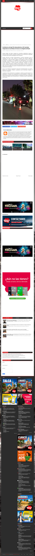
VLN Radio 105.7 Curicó (21, 484)
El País (19, 542)
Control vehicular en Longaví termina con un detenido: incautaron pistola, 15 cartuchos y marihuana (23, 478)
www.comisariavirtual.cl (15, 76)
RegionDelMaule (19, 50)
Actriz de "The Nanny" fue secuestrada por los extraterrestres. (10, 356)
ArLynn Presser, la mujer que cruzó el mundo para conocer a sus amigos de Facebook (13, 357)
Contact (27, 554)
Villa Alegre (5, 411)
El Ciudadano (20, 525)
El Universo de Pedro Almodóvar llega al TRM (24, 427)
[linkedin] (30, 1)
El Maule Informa (20, 488)
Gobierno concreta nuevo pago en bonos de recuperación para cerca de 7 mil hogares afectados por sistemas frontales (23, 466)
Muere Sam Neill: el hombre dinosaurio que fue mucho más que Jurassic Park (12, 354)
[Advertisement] (17, 19)
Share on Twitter (14, 126)
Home (22, 554)
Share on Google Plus (22, 126)
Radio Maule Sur (20, 480)
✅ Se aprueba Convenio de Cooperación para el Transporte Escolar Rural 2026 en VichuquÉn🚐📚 (9, 425)
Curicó (4, 407)
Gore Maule (20, 415)
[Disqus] (17, 189)
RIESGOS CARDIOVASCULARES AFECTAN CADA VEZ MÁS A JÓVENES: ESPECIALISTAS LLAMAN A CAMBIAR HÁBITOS (24, 413)
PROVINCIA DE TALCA (14, 50)
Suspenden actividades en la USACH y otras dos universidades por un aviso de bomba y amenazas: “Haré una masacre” (24, 544)
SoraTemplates (7, 554)
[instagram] (28, 1)
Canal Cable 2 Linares (21, 468)
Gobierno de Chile (21, 539)
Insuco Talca (20, 419)
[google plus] (32, 1)
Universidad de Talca (21, 407)
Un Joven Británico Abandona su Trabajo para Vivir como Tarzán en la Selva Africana (13, 355)
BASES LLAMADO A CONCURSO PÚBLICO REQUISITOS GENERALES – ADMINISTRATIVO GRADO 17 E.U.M (9, 417)
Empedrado (5, 419)
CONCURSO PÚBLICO (6, 431)
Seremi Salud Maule (21, 429)
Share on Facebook (7, 126)
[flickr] (26, 1)
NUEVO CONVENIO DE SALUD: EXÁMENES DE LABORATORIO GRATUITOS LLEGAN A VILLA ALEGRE (9, 413)
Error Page (30, 554)
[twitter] (24, 1)
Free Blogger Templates (16, 554)
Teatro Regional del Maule (22, 426)
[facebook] (23, 1)
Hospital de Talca (20, 411)
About (24, 554)
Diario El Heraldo (20, 464)
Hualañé (4, 415)
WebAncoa (22, 50)
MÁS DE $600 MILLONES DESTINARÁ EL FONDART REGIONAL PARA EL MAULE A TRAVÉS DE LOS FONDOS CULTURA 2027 (23, 482)
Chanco (4, 427)
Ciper (19, 532)
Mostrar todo (15, 433)
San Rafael (4, 430)
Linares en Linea (20, 476)
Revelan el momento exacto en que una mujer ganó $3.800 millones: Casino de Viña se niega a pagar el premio (24, 537)
